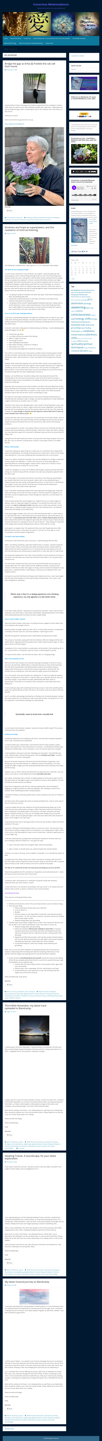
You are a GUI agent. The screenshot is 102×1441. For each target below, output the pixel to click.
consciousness (16, 219)
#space (39, 1146)
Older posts (10, 1429)
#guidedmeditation (29, 994)
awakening (78, 307)
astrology (87, 303)
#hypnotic (57, 1144)
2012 (89, 299)
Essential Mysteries (83, 322)
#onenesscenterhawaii (35, 996)
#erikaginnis (52, 991)
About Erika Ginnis (15, 38)
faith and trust (24, 219)
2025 (7, 217)
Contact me (27, 38)
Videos (91, 351)
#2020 (28, 1142)
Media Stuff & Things (10, 43)
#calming (55, 1142)
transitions (48, 219)
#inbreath (35, 217)
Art (10, 1142)
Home (6, 38)
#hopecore (43, 994)
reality (79, 341)
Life (21, 217)
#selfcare (50, 217)
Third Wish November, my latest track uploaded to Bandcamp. (25, 1007)
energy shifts (83, 318)
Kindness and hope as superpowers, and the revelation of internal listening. (29, 229)
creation (93, 315)
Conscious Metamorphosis (51, 4)
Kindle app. (74, 245)
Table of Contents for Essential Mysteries (31, 43)
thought (86, 348)
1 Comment (21, 1148)
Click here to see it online (93, 221)
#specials (44, 1146)
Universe (75, 350)
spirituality (77, 343)
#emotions (46, 991)
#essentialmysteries (10, 994)
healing (88, 328)
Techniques (31, 991)
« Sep (72, 279)
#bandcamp (48, 1142)
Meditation (21, 991)
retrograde (85, 341)
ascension (77, 303)
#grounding (20, 994)
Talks (26, 991)
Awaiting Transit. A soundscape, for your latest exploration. (30, 1157)
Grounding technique (12, 893)
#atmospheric (41, 1142)
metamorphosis (78, 334)
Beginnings (8, 219)
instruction (75, 331)
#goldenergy (27, 1144)
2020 (7, 1270)
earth (73, 318)
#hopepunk (29, 217)
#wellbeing (56, 217)
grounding (75, 328)
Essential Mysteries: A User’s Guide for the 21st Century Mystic (51, 38)
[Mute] (89, 172)
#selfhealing (51, 996)
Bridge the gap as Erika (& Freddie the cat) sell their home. (30, 65)
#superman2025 (9, 998)
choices (79, 311)
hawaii (18, 217)
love (81, 331)
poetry (90, 338)
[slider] (93, 171)
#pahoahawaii (43, 217)
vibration (84, 350)
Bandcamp (15, 1142)
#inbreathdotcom (9, 996)
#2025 (40, 991)
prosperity (41, 219)
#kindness (18, 996)
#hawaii (37, 994)
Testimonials (49, 43)
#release (44, 996)
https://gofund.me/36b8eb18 (14, 124)
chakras (73, 311)
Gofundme (13, 217)
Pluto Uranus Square (82, 338)
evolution (76, 324)
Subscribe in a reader (77, 56)
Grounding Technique (79, 38)
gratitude (31, 219)
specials (21, 1142)
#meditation (24, 996)
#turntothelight (9, 1148)
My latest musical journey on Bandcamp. (27, 1281)
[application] (84, 172)
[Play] (74, 172)
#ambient (33, 1142)
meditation (18, 998)
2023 (7, 1142)
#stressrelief (58, 996)
